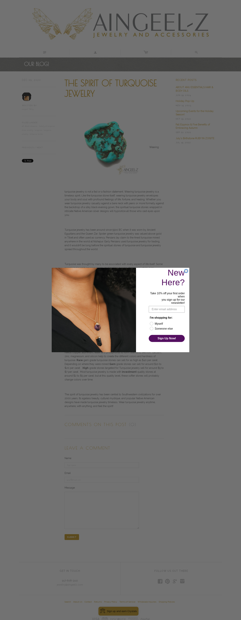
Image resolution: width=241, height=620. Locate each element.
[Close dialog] (186, 271)
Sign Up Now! (167, 338)
